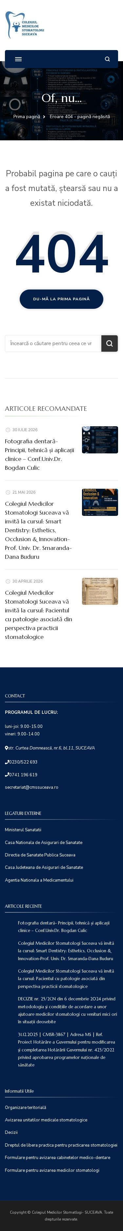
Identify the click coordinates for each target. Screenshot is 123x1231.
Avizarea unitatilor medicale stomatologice (46, 1120)
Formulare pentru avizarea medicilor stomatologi (52, 1170)
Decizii (11, 1132)
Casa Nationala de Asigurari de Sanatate (43, 843)
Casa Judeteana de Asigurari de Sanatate (44, 867)
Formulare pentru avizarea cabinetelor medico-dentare (57, 1158)
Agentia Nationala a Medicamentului (39, 880)
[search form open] (107, 59)
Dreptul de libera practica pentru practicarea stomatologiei (61, 1145)
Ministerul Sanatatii (23, 830)
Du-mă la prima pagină (61, 299)
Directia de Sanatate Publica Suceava (40, 855)
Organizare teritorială (25, 1108)
